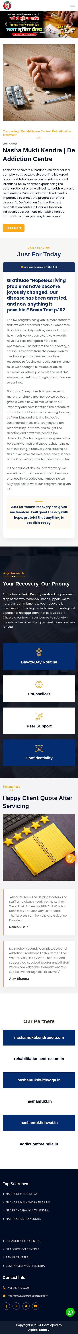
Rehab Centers (17, 1257)
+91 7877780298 (18, 1288)
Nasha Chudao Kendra (23, 1219)
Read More (14, 228)
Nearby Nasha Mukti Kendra (27, 1210)
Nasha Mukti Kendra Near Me (28, 1202)
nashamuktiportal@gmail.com (28, 1296)
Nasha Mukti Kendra (21, 1194)
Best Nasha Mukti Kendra (25, 1266)
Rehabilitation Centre (23, 1241)
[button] (6, 24)
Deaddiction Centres (22, 1249)
